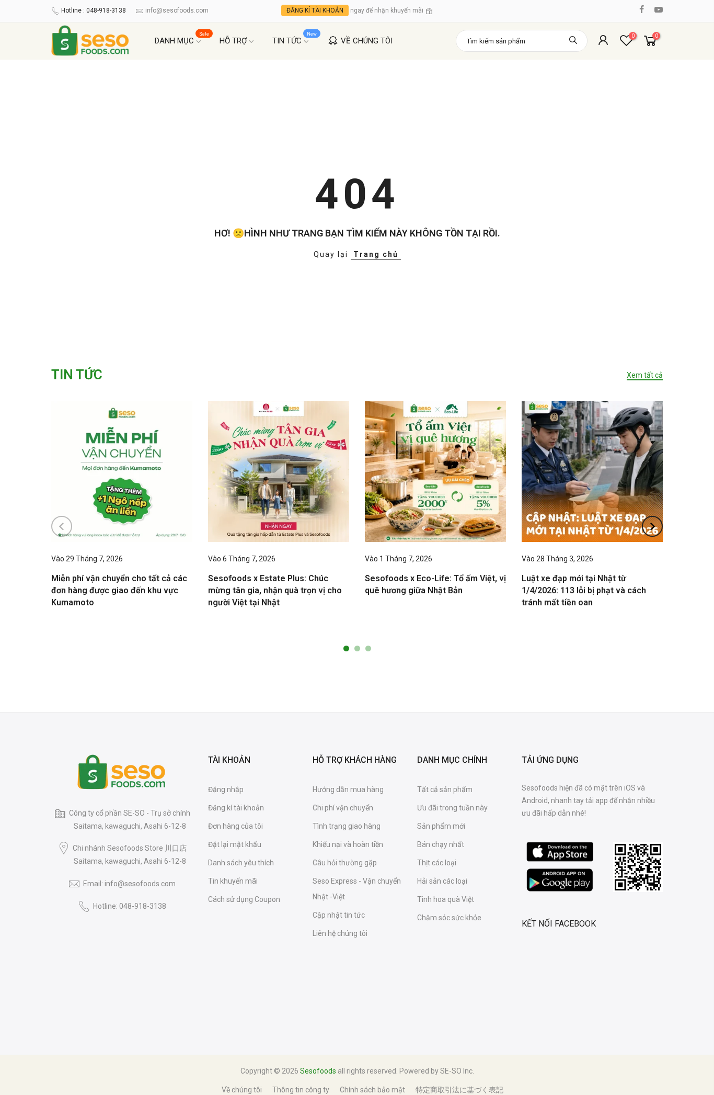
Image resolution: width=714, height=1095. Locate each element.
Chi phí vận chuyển (343, 808)
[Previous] (61, 526)
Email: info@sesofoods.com (129, 883)
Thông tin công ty (300, 1090)
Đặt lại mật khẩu (234, 844)
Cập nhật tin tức (339, 915)
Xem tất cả (645, 375)
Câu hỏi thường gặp (345, 863)
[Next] (652, 526)
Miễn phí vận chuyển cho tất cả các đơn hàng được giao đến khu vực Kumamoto (119, 590)
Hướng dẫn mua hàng (348, 789)
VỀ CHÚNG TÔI (367, 41)
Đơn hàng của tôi (235, 826)
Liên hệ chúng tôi (340, 933)
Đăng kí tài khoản (236, 808)
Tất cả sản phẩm (445, 789)
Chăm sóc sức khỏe (449, 917)
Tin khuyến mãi (233, 881)
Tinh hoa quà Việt (445, 899)
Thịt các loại (436, 863)
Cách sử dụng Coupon (244, 899)
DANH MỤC (182, 38)
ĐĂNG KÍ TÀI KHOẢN (314, 10)
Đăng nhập (226, 789)
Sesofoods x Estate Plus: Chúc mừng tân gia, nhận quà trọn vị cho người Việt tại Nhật (275, 590)
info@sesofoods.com (177, 10)
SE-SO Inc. (457, 1071)
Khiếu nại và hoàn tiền (348, 844)
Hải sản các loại (442, 881)
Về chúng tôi (242, 1090)
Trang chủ (375, 254)
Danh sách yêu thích (241, 863)
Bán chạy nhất (440, 844)
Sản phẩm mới (441, 826)
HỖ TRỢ (233, 41)
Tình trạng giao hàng (347, 826)
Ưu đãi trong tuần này (452, 808)
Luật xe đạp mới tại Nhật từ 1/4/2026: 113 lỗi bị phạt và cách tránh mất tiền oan (584, 590)
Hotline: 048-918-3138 (129, 906)
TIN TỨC (294, 38)
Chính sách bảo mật (372, 1090)
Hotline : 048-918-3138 (93, 10)
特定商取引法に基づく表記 (459, 1090)
